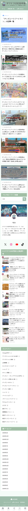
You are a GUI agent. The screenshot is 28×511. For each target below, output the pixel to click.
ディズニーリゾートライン (10, 385)
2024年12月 (5, 436)
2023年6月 (5, 475)
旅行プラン (6, 408)
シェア (14, 509)
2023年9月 (5, 469)
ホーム (3, 509)
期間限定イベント (8, 412)
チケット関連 (6, 372)
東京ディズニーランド (9, 418)
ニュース (5, 392)
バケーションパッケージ (9, 398)
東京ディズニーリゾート (9, 421)
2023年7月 (5, 472)
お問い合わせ (15, 502)
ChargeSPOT (6, 353)
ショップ (5, 369)
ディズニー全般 (7, 389)
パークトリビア (7, 395)
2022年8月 (5, 485)
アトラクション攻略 (8, 359)
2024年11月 (5, 439)
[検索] (24, 199)
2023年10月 (5, 465)
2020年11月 (5, 488)
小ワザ (5, 405)
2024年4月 (5, 455)
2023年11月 (5, 462)
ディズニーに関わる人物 (9, 379)
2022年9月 (5, 482)
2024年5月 (5, 452)
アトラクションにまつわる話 (10, 356)
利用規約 (22, 502)
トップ (25, 509)
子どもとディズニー (8, 402)
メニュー (19, 509)
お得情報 (5, 362)
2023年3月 (5, 478)
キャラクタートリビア (9, 366)
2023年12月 (5, 459)
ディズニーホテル (8, 382)
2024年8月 (5, 442)
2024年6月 (5, 449)
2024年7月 (5, 446)
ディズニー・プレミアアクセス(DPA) (13, 376)
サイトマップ (7, 502)
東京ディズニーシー (8, 415)
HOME (15, 499)
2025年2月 (5, 432)
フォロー (8, 509)
